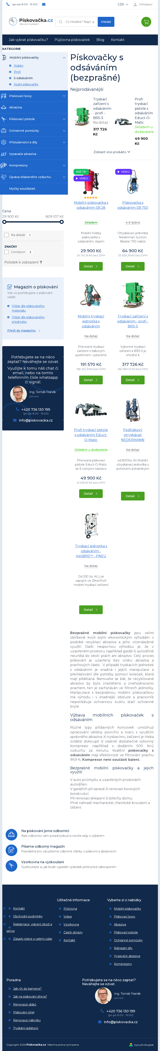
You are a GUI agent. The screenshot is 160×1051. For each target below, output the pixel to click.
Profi (17, 72)
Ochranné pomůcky (128, 940)
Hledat (106, 22)
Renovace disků (24, 1004)
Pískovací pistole (126, 932)
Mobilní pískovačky (127, 909)
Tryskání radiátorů (25, 1028)
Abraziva (120, 924)
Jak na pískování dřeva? (30, 996)
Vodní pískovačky (26, 84)
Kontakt (19, 908)
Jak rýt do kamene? (27, 989)
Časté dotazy (73, 932)
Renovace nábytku (27, 1020)
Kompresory (123, 964)
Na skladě (21, 235)
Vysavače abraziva (127, 956)
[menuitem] (28, 39)
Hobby (19, 66)
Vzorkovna (71, 924)
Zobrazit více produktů (110, 152)
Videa (68, 916)
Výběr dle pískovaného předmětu (28, 319)
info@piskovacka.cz (36, 420)
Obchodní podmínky (28, 916)
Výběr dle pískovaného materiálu (28, 308)
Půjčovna (70, 909)
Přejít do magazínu (21, 330)
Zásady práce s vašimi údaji (32, 939)
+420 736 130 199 (35, 410)
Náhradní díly (123, 948)
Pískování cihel (23, 1012)
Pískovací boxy (124, 916)
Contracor (21, 252)
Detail (88, 266)
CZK (121, 4)
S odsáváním (23, 78)
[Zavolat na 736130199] (24, 4)
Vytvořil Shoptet (144, 1044)
